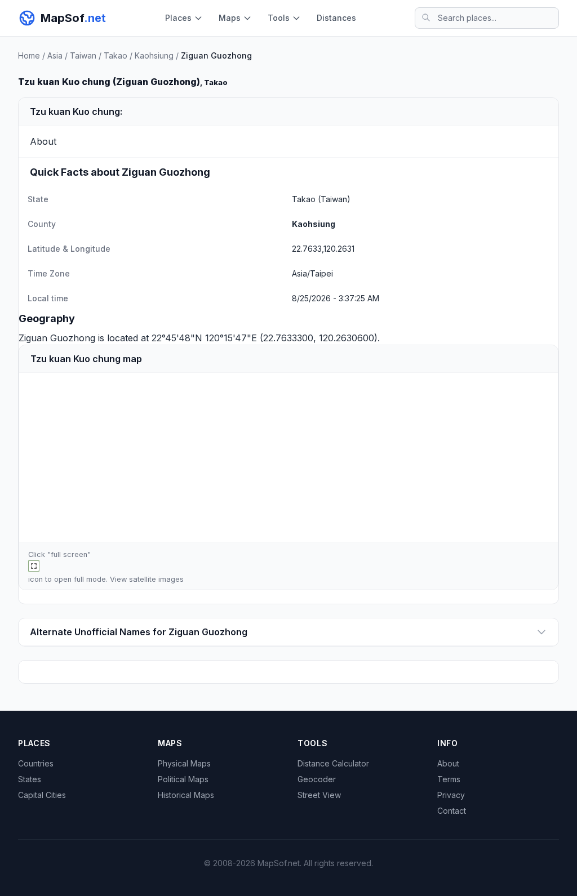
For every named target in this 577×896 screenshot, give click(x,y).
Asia (55, 55)
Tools (279, 18)
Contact (451, 810)
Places (178, 18)
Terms (448, 779)
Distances (336, 18)
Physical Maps (184, 763)
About (448, 763)
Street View (319, 795)
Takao (115, 55)
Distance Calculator (333, 763)
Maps (230, 18)
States (29, 779)
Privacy (451, 795)
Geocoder (317, 779)
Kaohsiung (154, 55)
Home (29, 55)
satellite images (156, 579)
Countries (36, 763)
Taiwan (83, 55)
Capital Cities (42, 795)
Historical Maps (186, 795)
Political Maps (183, 779)
